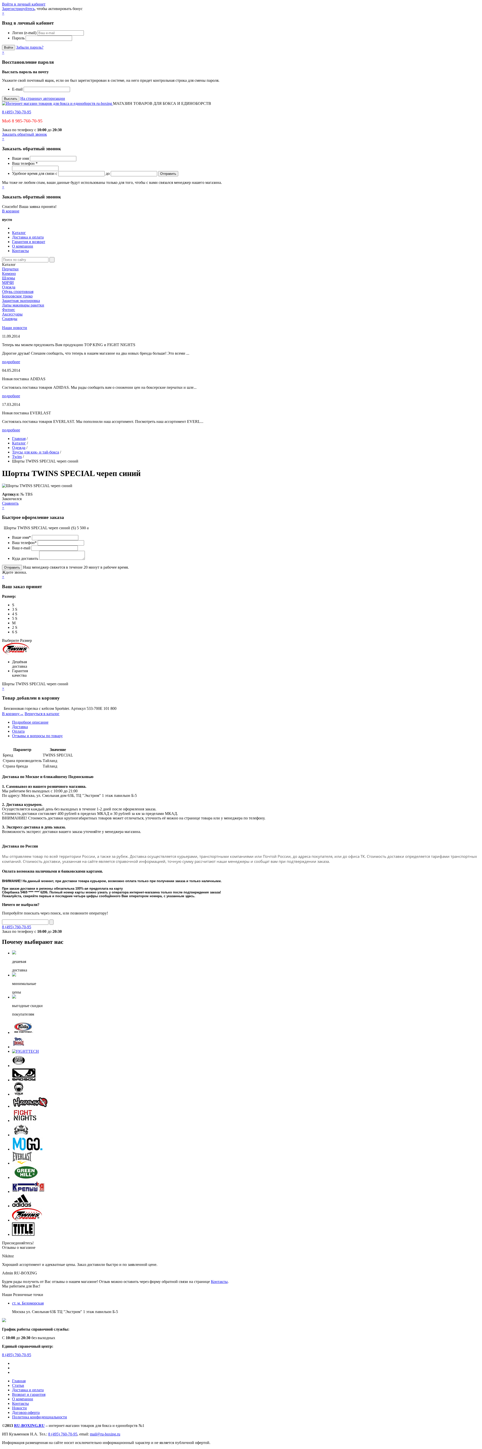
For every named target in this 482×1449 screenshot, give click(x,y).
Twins (17, 456)
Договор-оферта (26, 1412)
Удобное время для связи (33, 173)
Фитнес (8, 310)
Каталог (19, 233)
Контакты (20, 251)
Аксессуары (12, 314)
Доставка (20, 727)
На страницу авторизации (42, 98)
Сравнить (10, 503)
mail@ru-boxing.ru (105, 1434)
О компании (22, 246)
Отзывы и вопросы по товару (37, 736)
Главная (19, 438)
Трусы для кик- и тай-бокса (35, 452)
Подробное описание (30, 722)
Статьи (18, 1385)
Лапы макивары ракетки (23, 305)
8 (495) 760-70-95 (16, 112)
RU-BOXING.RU (29, 1425)
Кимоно (9, 273)
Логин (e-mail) (24, 33)
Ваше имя (20, 158)
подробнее (11, 362)
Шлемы (8, 278)
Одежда (8, 287)
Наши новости (14, 328)
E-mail (17, 89)
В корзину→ (13, 714)
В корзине (10, 211)
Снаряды (9, 319)
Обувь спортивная (17, 291)
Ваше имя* (21, 537)
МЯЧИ (8, 282)
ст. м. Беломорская (28, 1303)
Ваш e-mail (21, 548)
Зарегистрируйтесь (18, 9)
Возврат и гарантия (28, 1394)
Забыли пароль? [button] (29, 47)
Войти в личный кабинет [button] (23, 4)
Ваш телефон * (25, 163)
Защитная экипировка (21, 300)
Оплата (18, 731)
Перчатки (10, 269)
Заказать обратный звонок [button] (24, 134)
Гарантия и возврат (28, 242)
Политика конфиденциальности (39, 1417)
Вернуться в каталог (42, 714)
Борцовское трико (17, 296)
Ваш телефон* (24, 543)
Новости (19, 1408)
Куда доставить (25, 558)
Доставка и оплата (28, 237)
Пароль (18, 38)
